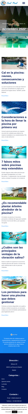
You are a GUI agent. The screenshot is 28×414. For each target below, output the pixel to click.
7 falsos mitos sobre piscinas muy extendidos (12, 165)
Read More (5, 95)
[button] (24, 3)
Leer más (20, 411)
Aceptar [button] (14, 411)
